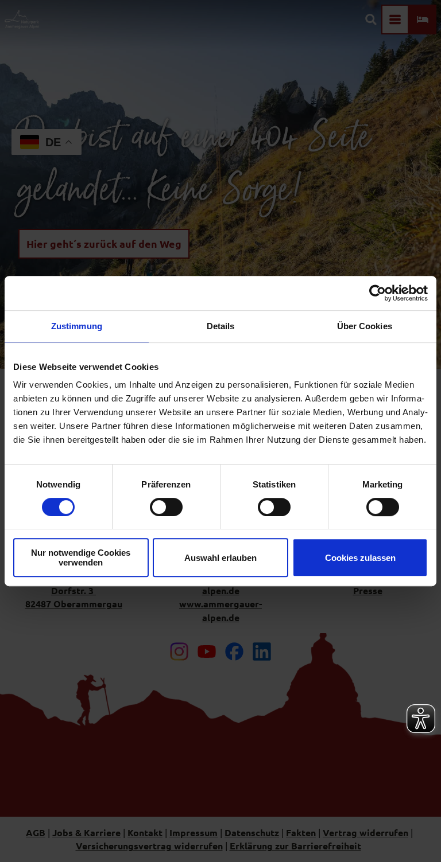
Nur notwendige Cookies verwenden (80, 557)
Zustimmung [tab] (76, 326)
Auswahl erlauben (220, 558)
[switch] (166, 507)
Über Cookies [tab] (364, 326)
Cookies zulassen (360, 558)
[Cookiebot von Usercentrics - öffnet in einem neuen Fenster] (377, 293)
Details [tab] (221, 326)
